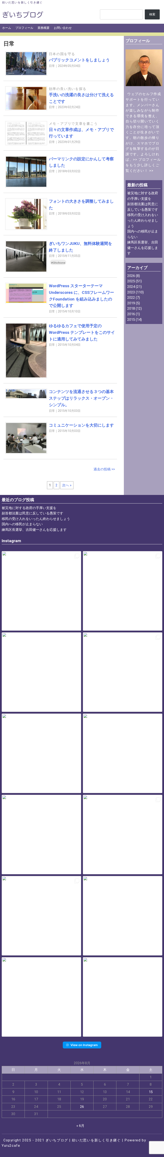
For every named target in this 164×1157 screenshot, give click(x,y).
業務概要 (44, 28)
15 (151, 1092)
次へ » (67, 485)
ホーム (6, 28)
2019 (131, 303)
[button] (41, 591)
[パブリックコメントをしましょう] (26, 75)
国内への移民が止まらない (22, 524)
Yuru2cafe (11, 1146)
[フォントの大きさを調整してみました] (26, 229)
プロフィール (24, 28)
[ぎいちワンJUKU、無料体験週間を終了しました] (26, 271)
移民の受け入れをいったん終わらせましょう (142, 220)
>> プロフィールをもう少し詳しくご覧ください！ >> (143, 165)
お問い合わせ (63, 28)
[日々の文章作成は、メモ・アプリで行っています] (26, 144)
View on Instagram (84, 1045)
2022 (131, 298)
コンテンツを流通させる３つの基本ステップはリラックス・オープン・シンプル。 (81, 398)
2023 (131, 292)
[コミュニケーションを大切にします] (26, 453)
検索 (152, 14)
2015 (131, 320)
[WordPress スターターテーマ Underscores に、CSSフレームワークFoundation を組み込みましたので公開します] (26, 302)
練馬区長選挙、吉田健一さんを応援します (142, 247)
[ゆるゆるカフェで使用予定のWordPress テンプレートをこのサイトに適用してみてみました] (26, 377)
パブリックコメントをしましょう (79, 59)
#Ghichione (58, 262)
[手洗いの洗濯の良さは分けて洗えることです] (26, 109)
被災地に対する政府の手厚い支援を (29, 508)
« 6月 (80, 1126)
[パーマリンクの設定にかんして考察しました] (26, 186)
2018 (131, 308)
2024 (131, 287)
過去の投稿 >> (104, 469)
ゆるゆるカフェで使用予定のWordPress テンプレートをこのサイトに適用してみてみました (82, 332)
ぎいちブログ (56, 1140)
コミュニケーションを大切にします (81, 425)
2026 (131, 276)
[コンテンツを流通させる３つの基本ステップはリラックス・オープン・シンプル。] (26, 398)
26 (82, 1107)
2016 (131, 314)
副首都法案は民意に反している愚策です (32, 513)
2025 (131, 281)
